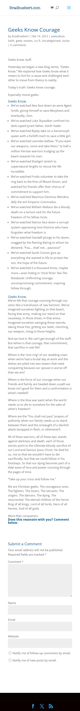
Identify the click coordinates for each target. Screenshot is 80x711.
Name (12, 603)
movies (28, 41)
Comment (15, 562)
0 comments (18, 45)
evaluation (58, 36)
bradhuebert (20, 36)
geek (19, 41)
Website (13, 636)
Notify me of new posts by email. (35, 660)
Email (11, 620)
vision (66, 41)
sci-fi (37, 41)
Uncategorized (51, 41)
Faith (11, 41)
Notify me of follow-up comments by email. (42, 653)
